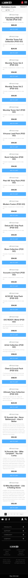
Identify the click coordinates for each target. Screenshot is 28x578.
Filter (8, 10)
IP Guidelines (6, 563)
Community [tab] (8, 535)
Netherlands (7, 555)
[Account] (22, 519)
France (7, 553)
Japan (7, 551)
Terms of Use (6, 560)
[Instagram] (6, 519)
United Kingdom (21, 550)
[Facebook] (9, 519)
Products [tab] (7, 527)
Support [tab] (7, 531)
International (21, 555)
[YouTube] (2, 519)
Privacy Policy (7, 561)
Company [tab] (7, 538)
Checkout (23, 7)
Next (21, 514)
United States (7, 550)
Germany (21, 551)
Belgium (21, 553)
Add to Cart (14, 29)
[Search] (25, 519)
